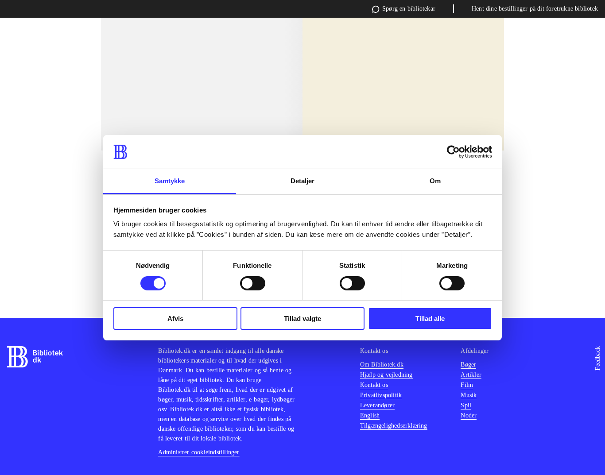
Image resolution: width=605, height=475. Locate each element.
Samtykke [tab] (170, 181)
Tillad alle (430, 318)
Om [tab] (435, 181)
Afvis (175, 318)
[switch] (252, 283)
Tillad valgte (302, 318)
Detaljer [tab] (303, 181)
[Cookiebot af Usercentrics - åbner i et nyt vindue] (453, 151)
